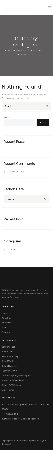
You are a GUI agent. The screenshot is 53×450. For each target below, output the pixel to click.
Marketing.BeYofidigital (13, 380)
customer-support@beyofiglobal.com (21, 418)
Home (4, 313)
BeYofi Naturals (9, 366)
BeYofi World (8, 361)
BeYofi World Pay (10, 356)
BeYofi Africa (8, 351)
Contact (6, 332)
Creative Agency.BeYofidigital (16, 375)
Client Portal (8, 389)
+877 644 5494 (10, 414)
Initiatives (6, 322)
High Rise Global (9, 370)
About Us (6, 318)
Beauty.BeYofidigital (11, 385)
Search (7, 117)
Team (4, 327)
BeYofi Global (8, 346)
